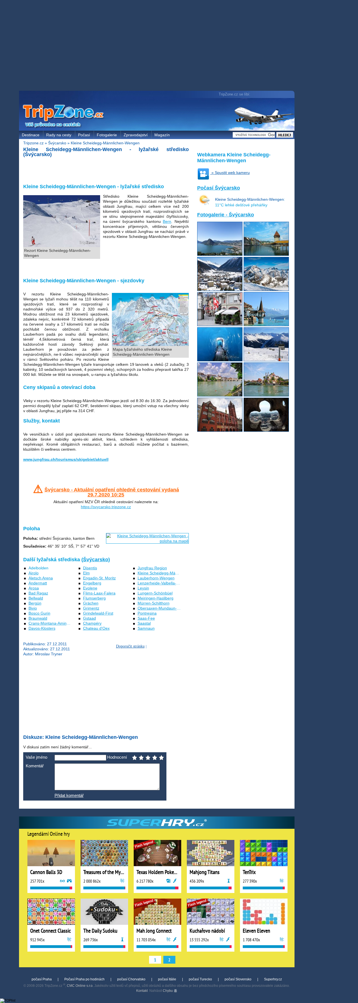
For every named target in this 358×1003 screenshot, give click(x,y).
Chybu (168, 991)
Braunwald (38, 618)
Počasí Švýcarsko (218, 188)
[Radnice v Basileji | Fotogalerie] (219, 430)
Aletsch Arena (41, 578)
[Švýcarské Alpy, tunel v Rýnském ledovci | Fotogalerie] (219, 360)
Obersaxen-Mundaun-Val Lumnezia (169, 608)
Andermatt (38, 583)
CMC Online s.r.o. (80, 986)
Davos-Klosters (42, 628)
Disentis (90, 568)
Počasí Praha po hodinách (84, 979)
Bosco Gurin (39, 613)
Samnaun (146, 628)
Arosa (34, 588)
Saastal (144, 623)
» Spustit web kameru (230, 172)
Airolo (34, 573)
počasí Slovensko (238, 979)
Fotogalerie (107, 135)
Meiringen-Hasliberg (155, 598)
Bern (167, 221)
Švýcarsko (57, 143)
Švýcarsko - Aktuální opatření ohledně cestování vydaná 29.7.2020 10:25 (111, 492)
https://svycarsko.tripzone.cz (106, 507)
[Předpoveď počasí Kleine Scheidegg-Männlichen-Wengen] (204, 204)
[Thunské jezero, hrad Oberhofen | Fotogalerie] (266, 325)
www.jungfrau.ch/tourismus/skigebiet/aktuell (66, 459)
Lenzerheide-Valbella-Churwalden (167, 583)
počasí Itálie (167, 979)
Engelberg (92, 583)
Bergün (35, 603)
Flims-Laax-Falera (99, 593)
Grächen (90, 603)
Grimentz (91, 608)
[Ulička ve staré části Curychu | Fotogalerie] (219, 325)
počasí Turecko (200, 979)
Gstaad (89, 618)
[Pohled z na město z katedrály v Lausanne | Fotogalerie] (266, 430)
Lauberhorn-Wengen (156, 578)
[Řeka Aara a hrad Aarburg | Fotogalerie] (266, 395)
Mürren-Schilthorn (153, 603)
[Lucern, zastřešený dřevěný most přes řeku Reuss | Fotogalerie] (266, 254)
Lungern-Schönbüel (155, 593)
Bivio (33, 608)
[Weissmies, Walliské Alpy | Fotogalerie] (266, 290)
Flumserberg (94, 598)
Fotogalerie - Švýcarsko (225, 215)
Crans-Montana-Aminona (51, 623)
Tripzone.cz (33, 143)
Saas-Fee (146, 618)
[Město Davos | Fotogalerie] (219, 290)
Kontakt (142, 991)
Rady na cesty (58, 135)
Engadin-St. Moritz (99, 578)
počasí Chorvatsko (131, 979)
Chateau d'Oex (96, 628)
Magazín (162, 135)
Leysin (143, 588)
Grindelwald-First (98, 613)
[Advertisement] (158, 46)
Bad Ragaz (38, 593)
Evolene (90, 588)
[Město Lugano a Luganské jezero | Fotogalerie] (219, 254)
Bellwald (36, 598)
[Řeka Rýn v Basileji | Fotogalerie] (219, 395)
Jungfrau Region (152, 568)
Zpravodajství (136, 135)
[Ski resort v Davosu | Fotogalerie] (266, 360)
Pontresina (147, 613)
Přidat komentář (69, 795)
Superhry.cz (273, 979)
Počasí (84, 135)
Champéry (92, 623)
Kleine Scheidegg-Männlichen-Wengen (105, 143)
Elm (86, 573)
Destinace (30, 135)
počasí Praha (42, 979)
